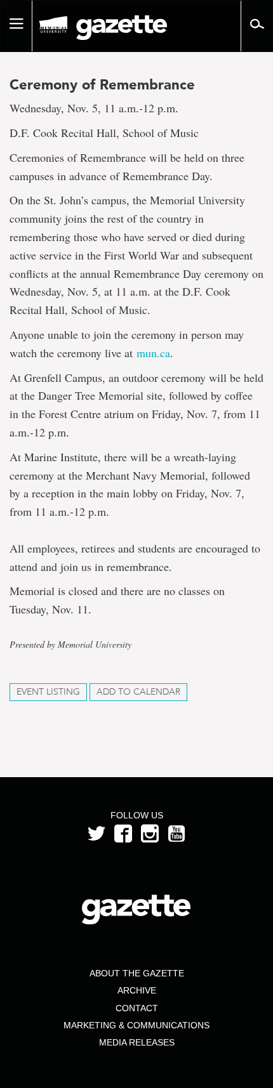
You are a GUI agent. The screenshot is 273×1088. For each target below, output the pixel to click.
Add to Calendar (138, 691)
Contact (137, 1008)
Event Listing (48, 691)
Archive (136, 990)
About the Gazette (137, 973)
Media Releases (137, 1042)
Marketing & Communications (136, 1025)
